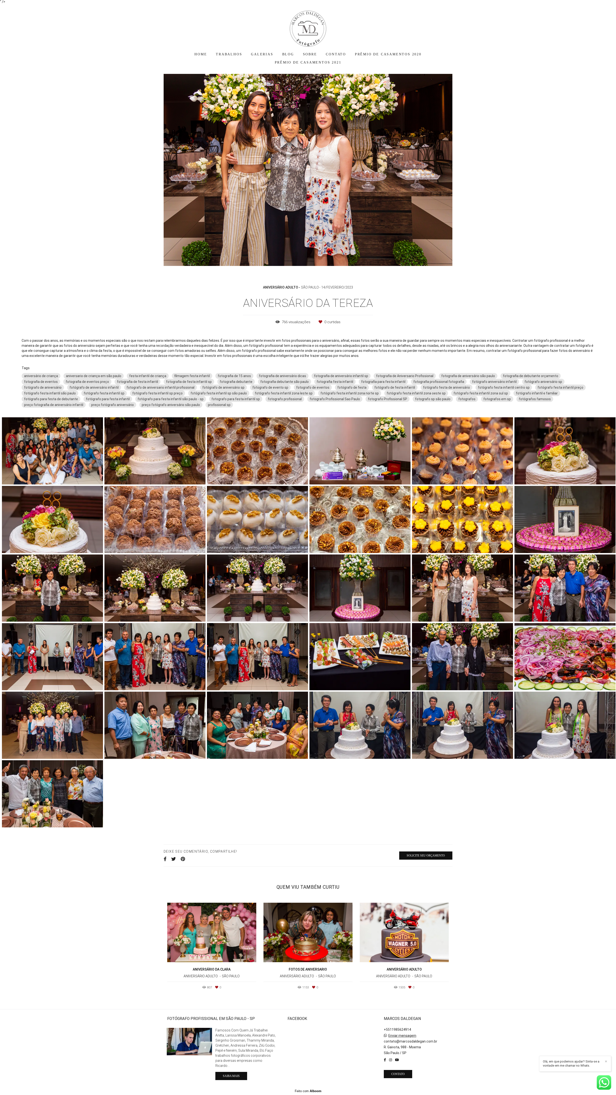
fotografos (466, 399)
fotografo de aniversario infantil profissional (160, 387)
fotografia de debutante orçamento (530, 376)
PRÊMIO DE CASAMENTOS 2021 (308, 62)
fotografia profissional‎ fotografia (438, 382)
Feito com (308, 1091)
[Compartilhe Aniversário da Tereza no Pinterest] (183, 859)
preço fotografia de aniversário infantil (53, 405)
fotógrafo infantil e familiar (537, 393)
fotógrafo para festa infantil (108, 399)
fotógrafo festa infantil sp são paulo (219, 393)
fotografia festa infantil (335, 382)
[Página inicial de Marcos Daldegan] (308, 26)
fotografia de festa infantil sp (189, 382)
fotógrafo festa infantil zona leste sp (284, 393)
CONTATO (336, 54)
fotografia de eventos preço (87, 382)
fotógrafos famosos (535, 399)
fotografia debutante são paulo (284, 382)
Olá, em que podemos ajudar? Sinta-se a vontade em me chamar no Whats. (571, 1063)
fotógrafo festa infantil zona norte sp (350, 393)
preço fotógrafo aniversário (112, 405)
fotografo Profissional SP (387, 399)
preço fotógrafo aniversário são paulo (171, 405)
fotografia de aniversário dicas (282, 376)
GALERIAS (262, 54)
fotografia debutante (236, 382)
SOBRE (310, 54)
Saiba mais (231, 1076)
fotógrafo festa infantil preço (560, 387)
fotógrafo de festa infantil (394, 387)
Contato (398, 1074)
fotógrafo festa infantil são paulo (50, 393)
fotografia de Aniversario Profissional (404, 376)
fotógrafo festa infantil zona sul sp (481, 393)
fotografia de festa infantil (137, 382)
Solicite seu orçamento (426, 855)
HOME (200, 54)
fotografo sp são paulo (432, 399)
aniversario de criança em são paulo (93, 376)
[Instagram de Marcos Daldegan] (390, 1060)
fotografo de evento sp (270, 387)
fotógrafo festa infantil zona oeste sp (416, 393)
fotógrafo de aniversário (43, 387)
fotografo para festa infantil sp (236, 399)
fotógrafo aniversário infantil (494, 382)
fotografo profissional (285, 399)
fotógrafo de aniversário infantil (94, 387)
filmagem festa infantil (192, 376)
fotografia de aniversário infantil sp (341, 376)
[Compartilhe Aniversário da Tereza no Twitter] (173, 859)
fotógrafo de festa (351, 387)
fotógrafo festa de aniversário (446, 387)
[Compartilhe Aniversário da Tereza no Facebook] (165, 859)
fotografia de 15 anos (234, 376)
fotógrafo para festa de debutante (51, 399)
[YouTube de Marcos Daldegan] (397, 1060)
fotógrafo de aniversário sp (223, 387)
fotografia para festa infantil (383, 382)
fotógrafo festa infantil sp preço (157, 393)
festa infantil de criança (147, 376)
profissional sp (219, 405)
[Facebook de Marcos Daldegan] (385, 1060)
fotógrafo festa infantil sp (104, 393)
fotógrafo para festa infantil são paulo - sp (171, 399)
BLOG (288, 54)
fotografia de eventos (41, 382)
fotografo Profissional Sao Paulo (335, 399)
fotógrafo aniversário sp (543, 382)
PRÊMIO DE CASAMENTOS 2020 (388, 54)
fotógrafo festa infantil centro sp (504, 387)
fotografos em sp (497, 399)
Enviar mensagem (402, 1035)
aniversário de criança (41, 376)
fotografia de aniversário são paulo (468, 376)
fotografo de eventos (312, 387)
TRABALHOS (229, 54)
